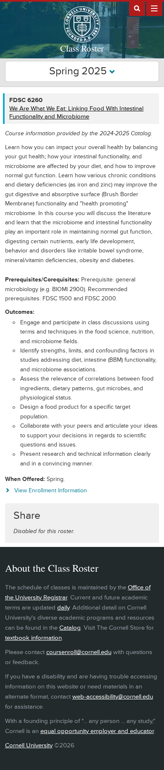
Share (26, 516)
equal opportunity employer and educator (97, 731)
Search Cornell (137, 8)
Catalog (70, 628)
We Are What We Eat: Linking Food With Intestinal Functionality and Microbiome (76, 113)
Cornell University (29, 745)
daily (63, 608)
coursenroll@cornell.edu (78, 652)
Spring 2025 (79, 71)
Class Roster (82, 48)
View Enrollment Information (50, 490)
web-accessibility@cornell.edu (112, 697)
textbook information (33, 638)
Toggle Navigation (154, 8)
